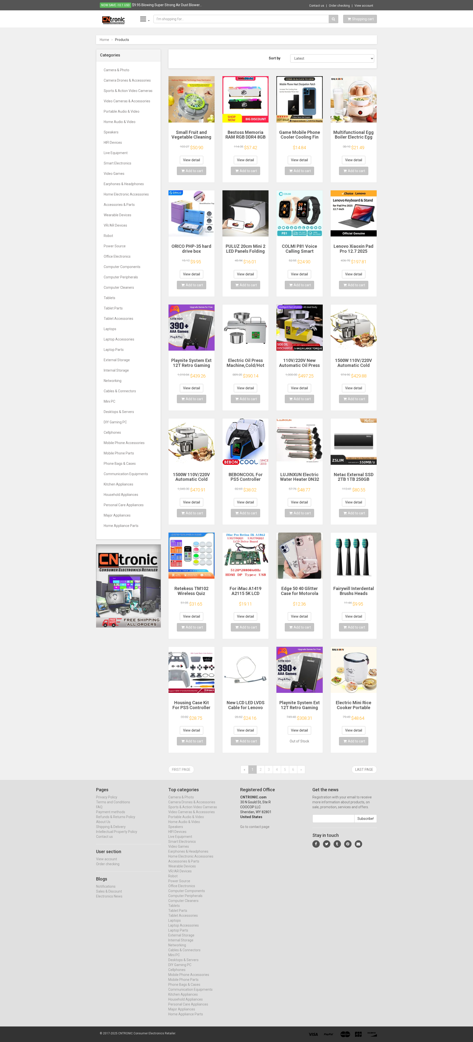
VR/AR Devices (115, 225)
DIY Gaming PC (115, 422)
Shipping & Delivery (111, 827)
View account (364, 5)
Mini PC (109, 401)
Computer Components (122, 267)
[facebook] (316, 844)
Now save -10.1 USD (115, 5)
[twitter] (326, 844)
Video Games (114, 174)
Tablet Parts (113, 308)
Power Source (115, 246)
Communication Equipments (126, 474)
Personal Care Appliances (124, 505)
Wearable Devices (117, 215)
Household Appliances (121, 495)
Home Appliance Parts (121, 526)
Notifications (106, 886)
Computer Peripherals (121, 277)
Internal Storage (116, 370)
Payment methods (110, 812)
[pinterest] (348, 844)
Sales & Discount (109, 891)
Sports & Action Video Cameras (128, 91)
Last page (364, 770)
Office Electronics (117, 256)
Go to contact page (255, 827)
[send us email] (358, 844)
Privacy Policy (106, 797)
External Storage (117, 360)
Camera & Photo (116, 70)
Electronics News (109, 896)
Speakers (111, 132)
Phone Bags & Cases (120, 464)
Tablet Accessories (118, 319)
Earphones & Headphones (124, 184)
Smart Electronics (117, 163)
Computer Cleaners (119, 287)
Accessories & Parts (119, 205)
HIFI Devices (113, 142)
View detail (191, 160)
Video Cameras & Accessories (127, 101)
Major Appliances (117, 515)
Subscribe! (365, 819)
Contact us (316, 5)
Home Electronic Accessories (126, 194)
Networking (112, 381)
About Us (103, 822)
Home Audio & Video (119, 122)
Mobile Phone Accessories (124, 443)
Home (104, 40)
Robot (108, 236)
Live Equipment (116, 153)
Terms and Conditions (113, 802)
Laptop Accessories (119, 339)
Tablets (109, 298)
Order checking (339, 5)
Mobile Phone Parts (119, 453)
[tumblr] (337, 844)
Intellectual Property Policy (116, 832)
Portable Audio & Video (121, 111)
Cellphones (112, 432)
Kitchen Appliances (118, 484)
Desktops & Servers (119, 412)
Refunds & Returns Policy (115, 817)
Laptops (110, 329)
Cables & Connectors (120, 391)
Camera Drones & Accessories (127, 80)
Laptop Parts (114, 350)
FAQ (99, 807)
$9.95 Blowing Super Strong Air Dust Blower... (167, 5)
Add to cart (194, 171)
